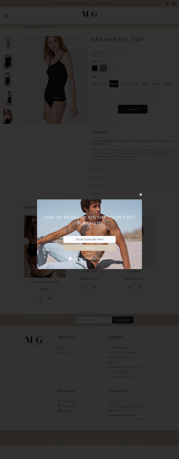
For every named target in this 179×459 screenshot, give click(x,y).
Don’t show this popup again (92, 258)
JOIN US (89, 248)
